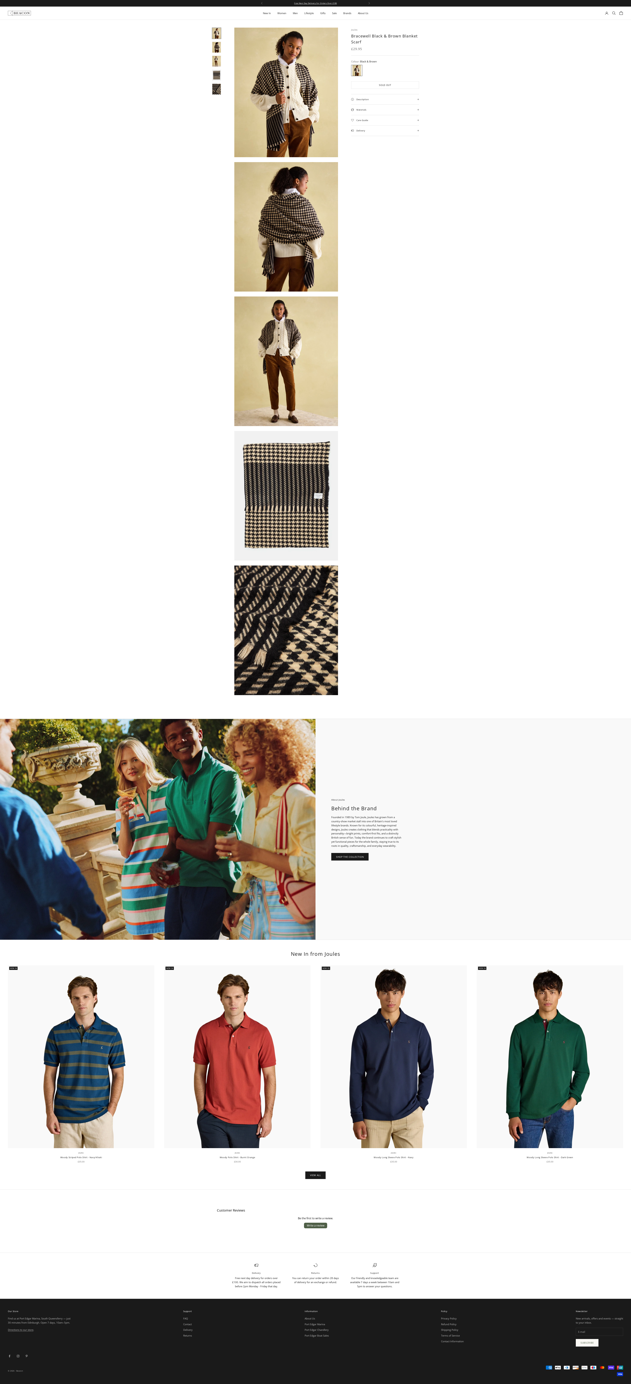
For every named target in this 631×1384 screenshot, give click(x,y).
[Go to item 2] (216, 47)
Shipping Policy (449, 1329)
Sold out (385, 85)
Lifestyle (309, 13)
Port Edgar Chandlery (317, 1329)
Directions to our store (20, 1329)
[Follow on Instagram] (18, 1356)
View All (315, 1175)
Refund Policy (448, 1324)
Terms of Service (450, 1335)
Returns (187, 1335)
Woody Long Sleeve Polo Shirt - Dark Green (550, 1157)
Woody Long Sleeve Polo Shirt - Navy (393, 1157)
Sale (334, 13)
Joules (354, 29)
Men (295, 13)
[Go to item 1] (216, 33)
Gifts (323, 13)
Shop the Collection (350, 856)
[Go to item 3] (216, 61)
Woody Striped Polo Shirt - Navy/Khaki (81, 1157)
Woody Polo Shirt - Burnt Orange (237, 1157)
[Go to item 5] (216, 89)
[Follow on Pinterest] (26, 1356)
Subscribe (587, 1342)
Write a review (315, 1225)
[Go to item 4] (216, 75)
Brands (347, 13)
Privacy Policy (449, 1318)
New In (267, 13)
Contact (187, 1324)
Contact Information (452, 1341)
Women (281, 13)
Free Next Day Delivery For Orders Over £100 (315, 3)
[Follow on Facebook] (9, 1356)
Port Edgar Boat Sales (317, 1335)
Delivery (188, 1329)
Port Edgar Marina (315, 1324)
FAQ (185, 1318)
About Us (363, 13)
